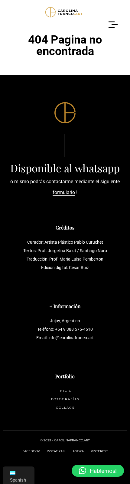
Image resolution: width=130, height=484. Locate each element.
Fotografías (65, 399)
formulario (64, 192)
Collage (65, 408)
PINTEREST (99, 451)
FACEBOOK (31, 451)
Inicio (65, 391)
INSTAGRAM (56, 451)
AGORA (78, 451)
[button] (98, 471)
